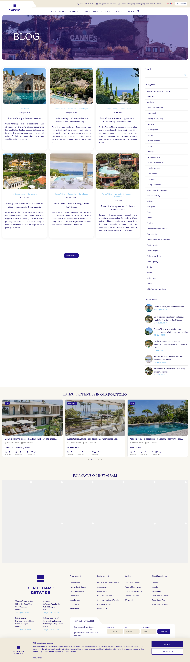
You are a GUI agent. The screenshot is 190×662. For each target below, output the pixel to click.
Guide (149, 146)
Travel (149, 272)
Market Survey (153, 195)
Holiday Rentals (154, 157)
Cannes (150, 124)
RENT (61, 11)
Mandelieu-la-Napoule (123, 194)
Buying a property (111, 109)
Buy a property (76, 576)
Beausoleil (151, 113)
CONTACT (130, 11)
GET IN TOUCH (181, 4)
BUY (52, 11)
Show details (38, 658)
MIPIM (150, 201)
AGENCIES (105, 11)
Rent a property (103, 576)
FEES (95, 11)
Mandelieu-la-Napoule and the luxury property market (169, 370)
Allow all (167, 644)
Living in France (154, 185)
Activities (151, 97)
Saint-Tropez (83, 109)
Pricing (150, 223)
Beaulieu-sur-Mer (155, 108)
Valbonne (151, 278)
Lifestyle (151, 179)
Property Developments (157, 228)
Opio (149, 212)
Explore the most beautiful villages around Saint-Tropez (168, 358)
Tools (149, 267)
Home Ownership (155, 163)
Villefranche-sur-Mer (156, 289)
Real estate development (158, 239)
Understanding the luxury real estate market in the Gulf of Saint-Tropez (169, 318)
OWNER (86, 11)
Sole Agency (152, 261)
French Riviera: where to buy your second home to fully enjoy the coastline (171, 330)
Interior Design (154, 168)
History (150, 152)
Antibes (150, 102)
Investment (24, 109)
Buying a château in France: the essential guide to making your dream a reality (170, 344)
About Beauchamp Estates (159, 91)
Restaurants (152, 245)
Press (149, 217)
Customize (166, 651)
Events (150, 135)
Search (185, 75)
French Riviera (60, 109)
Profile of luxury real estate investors (169, 307)
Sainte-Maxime (154, 256)
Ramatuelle (72, 109)
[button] (138, 11)
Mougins (151, 206)
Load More (71, 255)
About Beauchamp (159, 576)
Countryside (152, 130)
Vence (150, 283)
